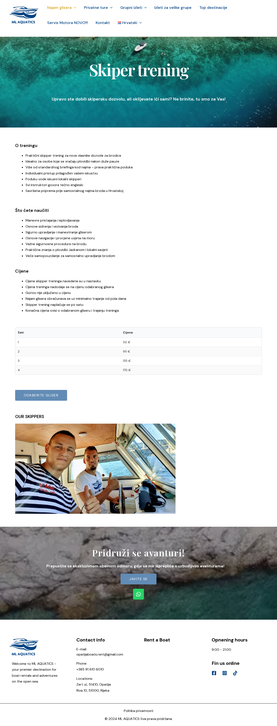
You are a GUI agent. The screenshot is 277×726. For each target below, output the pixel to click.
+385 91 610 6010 (90, 669)
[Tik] (235, 673)
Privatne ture (96, 7)
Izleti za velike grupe (173, 7)
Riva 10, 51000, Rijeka (92, 690)
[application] (74, 7)
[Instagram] (224, 673)
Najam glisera (59, 7)
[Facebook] (214, 673)
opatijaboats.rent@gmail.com (99, 654)
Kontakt (103, 22)
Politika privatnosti (138, 710)
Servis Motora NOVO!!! (67, 22)
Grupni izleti (131, 7)
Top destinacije (213, 7)
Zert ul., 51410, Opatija (93, 684)
